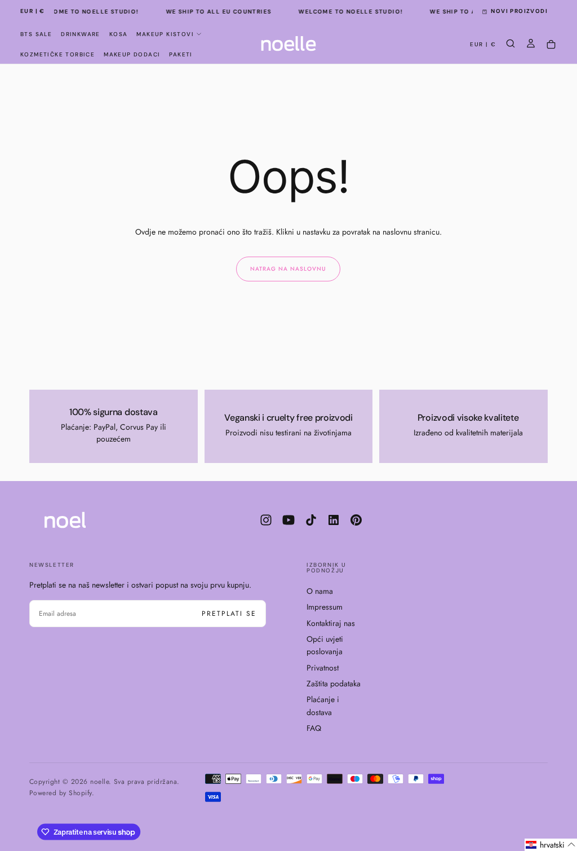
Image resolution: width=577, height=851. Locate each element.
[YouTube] (288, 520)
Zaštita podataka (334, 683)
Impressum (325, 606)
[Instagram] (266, 520)
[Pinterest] (356, 520)
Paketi (180, 54)
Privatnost (323, 667)
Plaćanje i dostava (323, 705)
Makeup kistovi (165, 34)
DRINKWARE (80, 34)
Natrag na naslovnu (288, 268)
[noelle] (74, 520)
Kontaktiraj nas (331, 623)
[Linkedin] (333, 520)
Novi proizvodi (519, 11)
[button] (32, 12)
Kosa (118, 34)
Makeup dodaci (132, 54)
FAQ (314, 728)
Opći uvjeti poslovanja (325, 645)
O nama (320, 591)
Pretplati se (229, 614)
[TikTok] (311, 520)
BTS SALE (36, 34)
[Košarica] (551, 45)
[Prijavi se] (530, 44)
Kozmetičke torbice (57, 54)
